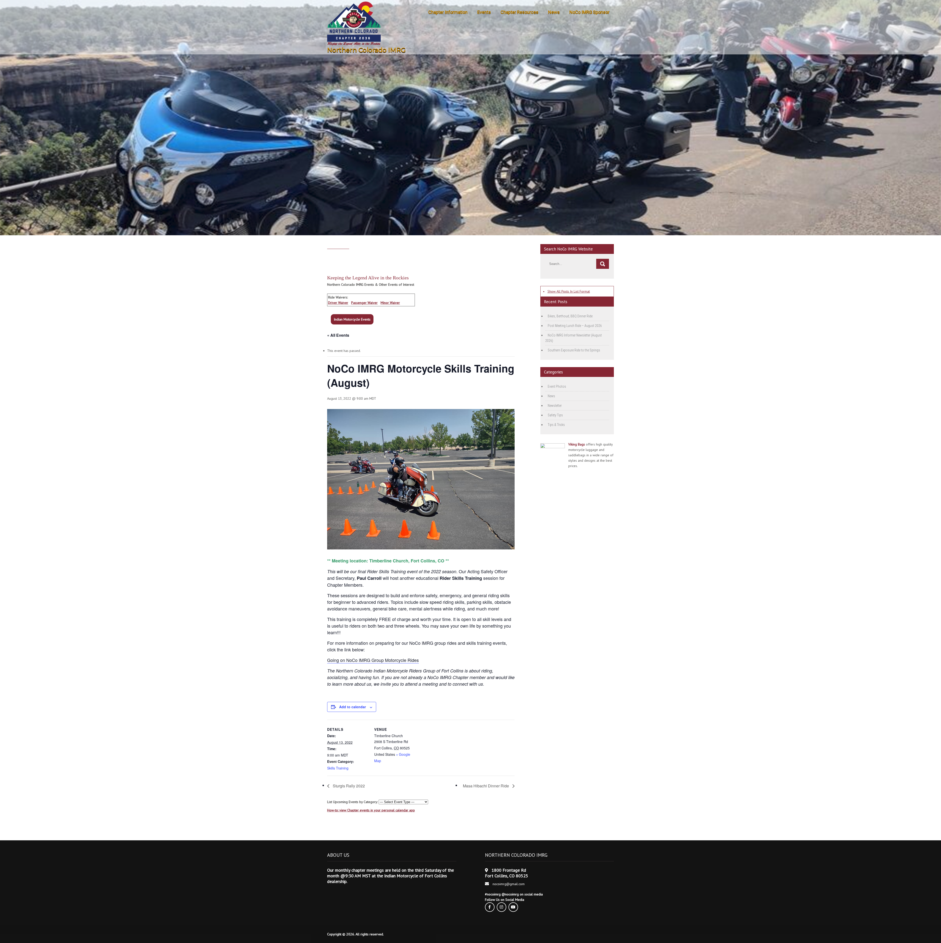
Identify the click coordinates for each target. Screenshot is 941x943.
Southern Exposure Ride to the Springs (574, 350)
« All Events (338, 335)
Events (484, 12)
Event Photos (557, 386)
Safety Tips (555, 415)
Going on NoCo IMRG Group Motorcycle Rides (373, 660)
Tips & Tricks (556, 425)
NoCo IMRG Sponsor (589, 12)
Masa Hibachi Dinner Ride (486, 786)
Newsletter (555, 406)
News (554, 12)
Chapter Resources (519, 12)
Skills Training (337, 768)
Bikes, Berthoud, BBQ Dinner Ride (570, 316)
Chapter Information (448, 12)
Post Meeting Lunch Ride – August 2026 (575, 326)
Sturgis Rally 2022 (348, 786)
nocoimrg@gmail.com (509, 884)
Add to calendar (352, 706)
